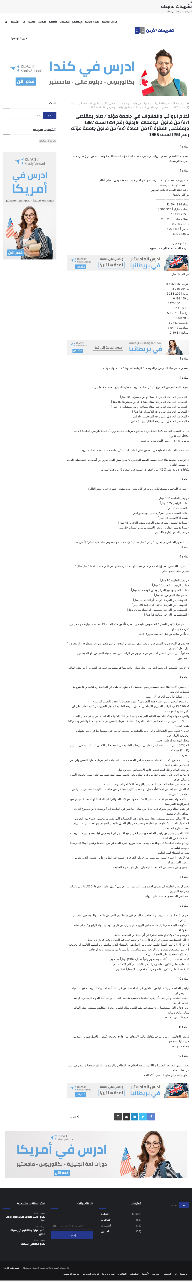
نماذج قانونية (92, 22)
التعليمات (64, 22)
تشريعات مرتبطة (47, 140)
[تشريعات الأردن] (155, 30)
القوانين (42, 22)
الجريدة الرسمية (19, 38)
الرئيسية (15, 22)
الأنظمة (53, 22)
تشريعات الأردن (11, 1267)
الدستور (31, 22)
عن (23, 22)
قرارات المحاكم (109, 22)
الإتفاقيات (77, 22)
